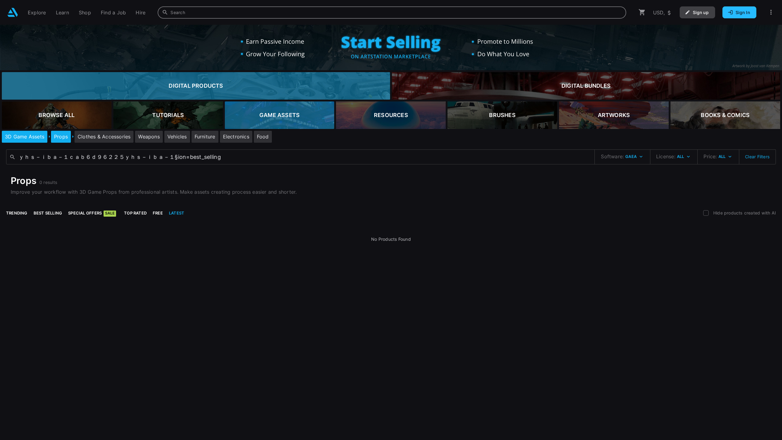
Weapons (148, 137)
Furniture (205, 137)
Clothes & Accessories (104, 137)
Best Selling (48, 213)
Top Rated (135, 213)
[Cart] (642, 12)
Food (263, 137)
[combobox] (392, 12)
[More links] (771, 12)
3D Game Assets (24, 137)
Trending (16, 213)
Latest (176, 213)
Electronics (236, 137)
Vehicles (177, 137)
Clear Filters (757, 156)
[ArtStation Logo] (12, 12)
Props (61, 137)
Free (158, 213)
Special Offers (91, 213)
